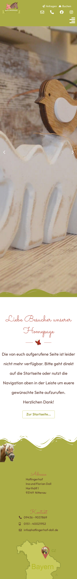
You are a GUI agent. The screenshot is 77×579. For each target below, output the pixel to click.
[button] (38, 20)
